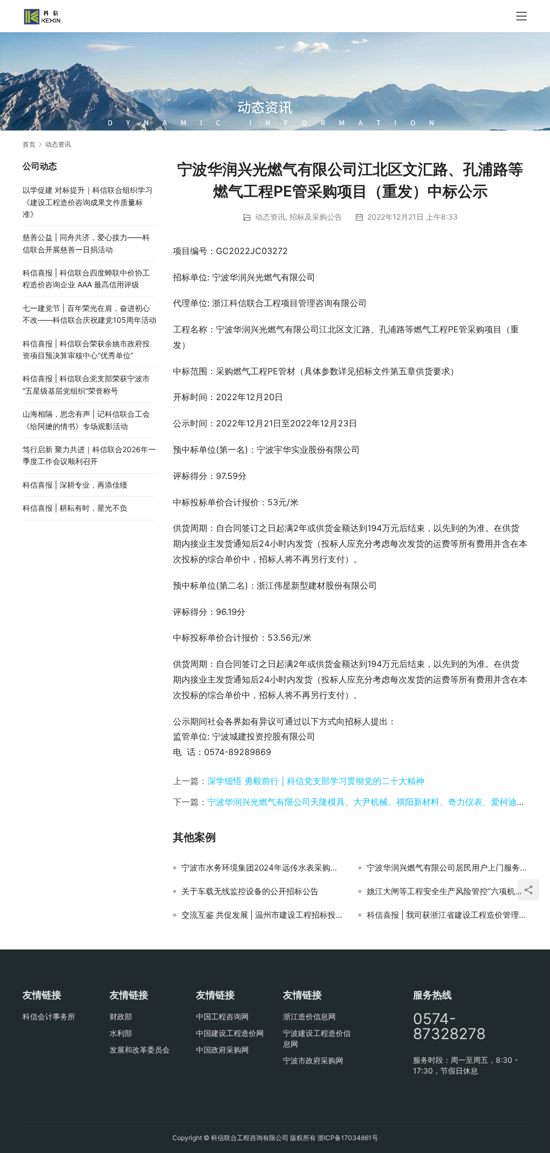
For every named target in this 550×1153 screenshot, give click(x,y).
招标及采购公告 (316, 216)
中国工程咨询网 (222, 1016)
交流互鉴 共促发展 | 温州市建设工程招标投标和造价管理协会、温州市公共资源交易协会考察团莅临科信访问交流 (262, 915)
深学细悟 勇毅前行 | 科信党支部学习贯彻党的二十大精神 (315, 780)
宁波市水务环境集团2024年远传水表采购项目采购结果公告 (262, 868)
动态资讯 (270, 216)
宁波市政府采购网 (313, 1060)
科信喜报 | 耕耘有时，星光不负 (75, 507)
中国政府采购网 (222, 1049)
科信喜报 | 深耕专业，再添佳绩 (75, 484)
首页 (29, 144)
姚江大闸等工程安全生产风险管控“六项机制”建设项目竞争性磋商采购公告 (447, 891)
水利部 (121, 1033)
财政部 (121, 1016)
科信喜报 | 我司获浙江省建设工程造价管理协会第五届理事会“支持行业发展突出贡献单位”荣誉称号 (447, 915)
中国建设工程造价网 (230, 1033)
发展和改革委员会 (140, 1049)
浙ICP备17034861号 (347, 1138)
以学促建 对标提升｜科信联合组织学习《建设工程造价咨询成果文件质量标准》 (88, 202)
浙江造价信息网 (309, 1016)
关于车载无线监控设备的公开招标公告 (250, 891)
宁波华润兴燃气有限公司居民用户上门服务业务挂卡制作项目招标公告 (447, 868)
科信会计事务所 (49, 1016)
